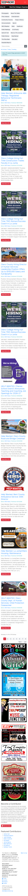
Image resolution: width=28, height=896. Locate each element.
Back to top (24, 853)
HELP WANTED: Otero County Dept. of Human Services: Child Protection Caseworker (12, 601)
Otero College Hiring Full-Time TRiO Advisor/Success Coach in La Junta (13, 221)
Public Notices (5, 36)
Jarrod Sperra (7, 842)
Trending (14, 49)
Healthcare (19, 26)
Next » (20, 642)
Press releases (5, 16)
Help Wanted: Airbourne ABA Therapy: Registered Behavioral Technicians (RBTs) (13, 96)
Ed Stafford (7, 845)
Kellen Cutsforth (8, 839)
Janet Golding (7, 837)
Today (9, 49)
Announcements (6, 23)
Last (25, 642)
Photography (5, 13)
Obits (13, 26)
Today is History (19, 19)
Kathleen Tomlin (8, 847)
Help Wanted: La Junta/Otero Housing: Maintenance (14, 552)
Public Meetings (6, 29)
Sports (14, 23)
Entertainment (15, 16)
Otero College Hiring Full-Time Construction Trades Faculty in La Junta (12, 160)
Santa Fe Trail (5, 32)
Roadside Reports (6, 42)
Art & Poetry (15, 29)
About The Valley (15, 13)
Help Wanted (15, 36)
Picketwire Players (8, 835)
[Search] (25, 46)
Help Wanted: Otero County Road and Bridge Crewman (13, 437)
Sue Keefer (6, 840)
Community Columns (7, 19)
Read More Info (6, 123)
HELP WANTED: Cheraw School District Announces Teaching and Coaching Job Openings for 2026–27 (13, 389)
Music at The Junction (16, 32)
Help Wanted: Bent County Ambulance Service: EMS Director (13, 496)
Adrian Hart (7, 834)
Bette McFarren (8, 843)
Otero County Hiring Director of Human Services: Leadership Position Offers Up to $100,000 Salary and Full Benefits (14, 269)
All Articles (4, 49)
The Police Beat (6, 39)
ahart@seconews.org (7, 891)
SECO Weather (5, 26)
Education (14, 39)
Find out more (7, 825)
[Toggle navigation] (25, 2)
